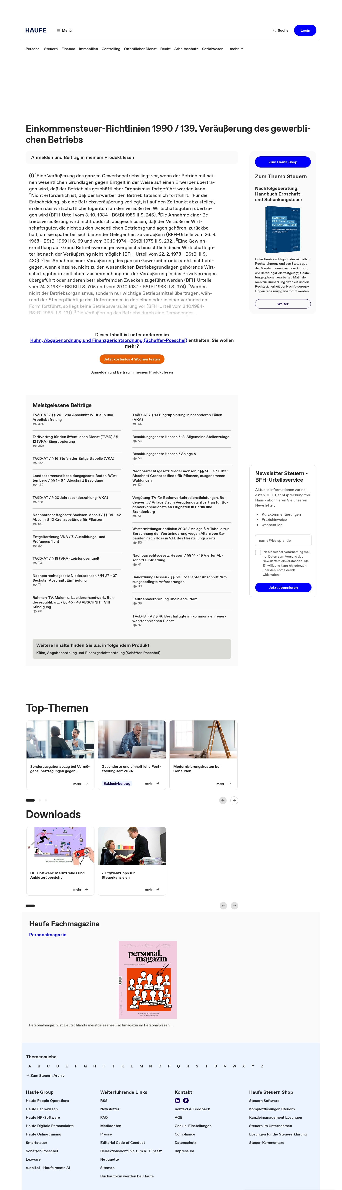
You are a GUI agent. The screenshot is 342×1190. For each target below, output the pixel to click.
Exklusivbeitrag (117, 783)
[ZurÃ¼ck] (223, 800)
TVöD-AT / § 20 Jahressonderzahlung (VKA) (70, 497)
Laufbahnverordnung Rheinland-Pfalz (164, 599)
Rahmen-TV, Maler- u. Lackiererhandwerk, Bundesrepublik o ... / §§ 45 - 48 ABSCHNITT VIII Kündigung (74, 602)
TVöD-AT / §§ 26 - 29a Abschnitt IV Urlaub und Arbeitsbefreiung (73, 417)
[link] (33, 49)
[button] (305, 30)
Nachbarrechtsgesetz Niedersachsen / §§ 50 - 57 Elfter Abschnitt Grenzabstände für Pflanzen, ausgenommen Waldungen (180, 476)
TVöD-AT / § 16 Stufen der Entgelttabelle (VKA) (73, 458)
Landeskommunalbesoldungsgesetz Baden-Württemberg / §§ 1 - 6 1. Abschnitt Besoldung (75, 478)
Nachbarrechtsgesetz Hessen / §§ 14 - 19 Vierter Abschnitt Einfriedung (177, 557)
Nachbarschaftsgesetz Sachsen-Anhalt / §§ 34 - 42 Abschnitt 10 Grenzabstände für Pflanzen (77, 517)
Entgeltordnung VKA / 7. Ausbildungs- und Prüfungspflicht (69, 539)
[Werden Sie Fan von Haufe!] (186, 1100)
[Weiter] (234, 800)
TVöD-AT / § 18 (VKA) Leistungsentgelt (66, 558)
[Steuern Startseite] (37, 30)
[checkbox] (258, 552)
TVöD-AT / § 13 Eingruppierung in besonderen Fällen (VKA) (177, 417)
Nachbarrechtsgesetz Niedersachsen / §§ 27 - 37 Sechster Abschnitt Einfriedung (75, 578)
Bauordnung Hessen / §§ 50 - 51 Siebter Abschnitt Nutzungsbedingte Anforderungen (179, 579)
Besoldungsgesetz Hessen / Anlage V (164, 453)
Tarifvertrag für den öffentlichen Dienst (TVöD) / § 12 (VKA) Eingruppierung (75, 439)
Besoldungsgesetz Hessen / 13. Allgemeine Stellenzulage (180, 436)
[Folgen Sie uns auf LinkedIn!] (177, 1100)
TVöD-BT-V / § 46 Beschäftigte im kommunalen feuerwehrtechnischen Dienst (179, 618)
